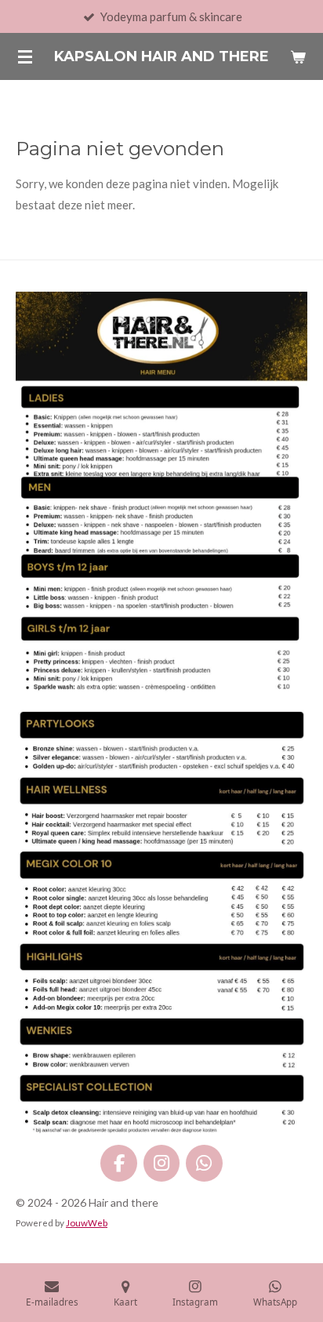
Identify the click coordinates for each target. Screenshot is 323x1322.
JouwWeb (86, 1222)
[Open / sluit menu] (25, 56)
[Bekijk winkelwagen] (298, 56)
